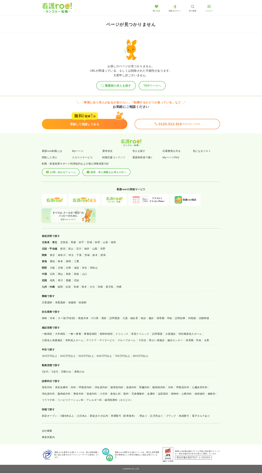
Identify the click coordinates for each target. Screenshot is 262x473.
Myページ (77, 150)
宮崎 (100, 286)
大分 (92, 286)
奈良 (84, 267)
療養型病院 (90, 333)
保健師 (72, 302)
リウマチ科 (48, 399)
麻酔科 (211, 393)
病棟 (44, 318)
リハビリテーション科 (70, 399)
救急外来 (83, 318)
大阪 (52, 267)
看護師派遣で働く (142, 157)
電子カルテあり (201, 415)
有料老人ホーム (74, 340)
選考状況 (107, 150)
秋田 (97, 242)
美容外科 (47, 387)
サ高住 (142, 340)
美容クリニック (140, 333)
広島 (52, 273)
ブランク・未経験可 (177, 415)
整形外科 (78, 393)
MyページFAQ (171, 157)
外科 (170, 387)
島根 (76, 273)
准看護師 (60, 302)
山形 (105, 242)
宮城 (89, 242)
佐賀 (68, 286)
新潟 (62, 248)
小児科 (103, 393)
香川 (60, 280)
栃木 (95, 254)
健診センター (175, 340)
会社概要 (47, 430)
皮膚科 (151, 393)
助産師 (82, 302)
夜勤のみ (79, 371)
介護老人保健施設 (52, 340)
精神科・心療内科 (181, 393)
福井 (86, 248)
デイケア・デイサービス (100, 340)
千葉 (79, 254)
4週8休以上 (67, 415)
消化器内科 (101, 387)
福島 (113, 242)
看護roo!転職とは (52, 150)
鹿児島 (109, 286)
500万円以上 (86, 355)
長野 (103, 248)
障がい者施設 (157, 340)
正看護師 (47, 302)
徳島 (52, 280)
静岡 (68, 261)
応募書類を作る (172, 150)
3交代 (54, 371)
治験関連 (204, 318)
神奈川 (62, 254)
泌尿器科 (163, 393)
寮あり (143, 415)
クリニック (121, 333)
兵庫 (68, 267)
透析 (104, 318)
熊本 (84, 286)
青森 (73, 242)
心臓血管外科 (199, 387)
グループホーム (127, 340)
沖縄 (119, 286)
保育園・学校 (164, 318)
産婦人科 (115, 393)
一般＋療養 (74, 333)
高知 (76, 280)
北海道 (64, 242)
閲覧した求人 (49, 157)
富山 (70, 248)
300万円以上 (49, 355)
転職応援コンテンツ (113, 157)
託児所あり (156, 415)
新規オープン (49, 415)
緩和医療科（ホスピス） (119, 399)
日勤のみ (66, 371)
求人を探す (138, 150)
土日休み (82, 415)
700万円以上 (122, 355)
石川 (78, 248)
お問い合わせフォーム (63, 172)
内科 (73, 387)
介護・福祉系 (130, 318)
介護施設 (170, 333)
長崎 (76, 286)
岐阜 (60, 261)
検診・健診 (147, 318)
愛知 (52, 261)
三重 (76, 261)
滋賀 (76, 267)
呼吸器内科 (85, 387)
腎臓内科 (144, 387)
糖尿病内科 (158, 387)
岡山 (60, 273)
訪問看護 (114, 318)
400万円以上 (67, 355)
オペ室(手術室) (66, 318)
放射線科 (200, 393)
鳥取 (68, 273)
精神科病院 (106, 333)
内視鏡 (192, 318)
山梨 (94, 248)
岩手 (81, 242)
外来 (52, 318)
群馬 (103, 254)
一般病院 (47, 333)
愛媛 (68, 280)
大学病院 (60, 333)
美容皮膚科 (61, 387)
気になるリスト (202, 150)
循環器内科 (116, 387)
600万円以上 (104, 355)
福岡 (60, 286)
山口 (84, 273)
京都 (60, 267)
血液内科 (131, 387)
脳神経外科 (64, 393)
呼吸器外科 (182, 387)
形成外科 (92, 393)
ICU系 (95, 318)
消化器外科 (48, 393)
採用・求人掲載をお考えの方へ (109, 172)
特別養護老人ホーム (190, 333)
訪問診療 (180, 318)
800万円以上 (140, 355)
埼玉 (71, 254)
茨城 (87, 254)
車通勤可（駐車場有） (124, 415)
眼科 (126, 393)
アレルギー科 (94, 399)
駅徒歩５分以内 (99, 415)
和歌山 (94, 267)
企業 (206, 340)
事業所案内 (48, 437)
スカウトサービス (82, 157)
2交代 (45, 371)
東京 (52, 254)
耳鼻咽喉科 (138, 393)
